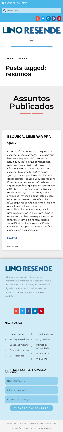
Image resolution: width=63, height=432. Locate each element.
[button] (31, 39)
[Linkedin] (48, 18)
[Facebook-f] (29, 311)
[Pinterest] (59, 18)
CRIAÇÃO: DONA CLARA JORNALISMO (31, 428)
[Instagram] (38, 18)
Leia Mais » (13, 238)
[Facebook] (54, 18)
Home (10, 58)
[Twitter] (43, 18)
